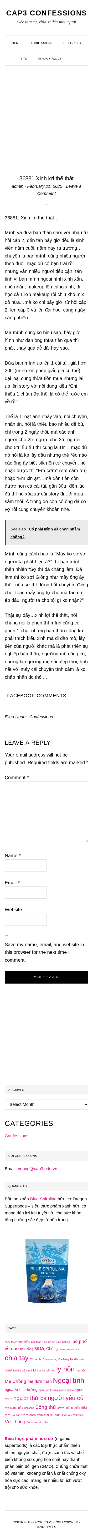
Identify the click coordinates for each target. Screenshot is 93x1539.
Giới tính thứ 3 (13, 1370)
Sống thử (45, 1407)
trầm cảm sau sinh (49, 1415)
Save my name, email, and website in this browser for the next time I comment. (44, 952)
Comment (17, 777)
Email (12, 882)
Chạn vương (50, 1359)
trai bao (16, 1415)
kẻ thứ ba (39, 1370)
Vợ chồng (15, 1421)
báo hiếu (24, 1342)
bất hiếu (66, 1342)
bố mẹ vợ (64, 1349)
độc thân (43, 1422)
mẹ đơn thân (39, 1381)
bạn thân (36, 1342)
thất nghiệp (73, 1408)
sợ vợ (60, 1407)
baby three (11, 1342)
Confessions (41, 716)
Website (13, 909)
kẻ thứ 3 (27, 1370)
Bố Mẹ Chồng (46, 1348)
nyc (7, 1407)
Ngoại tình (68, 1380)
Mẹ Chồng (15, 1381)
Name (13, 855)
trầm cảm (28, 1415)
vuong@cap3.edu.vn (37, 1168)
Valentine (78, 1415)
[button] (73, 54)
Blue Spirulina (43, 1199)
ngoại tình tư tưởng (21, 1390)
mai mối (80, 1370)
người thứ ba (29, 1398)
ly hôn (65, 1369)
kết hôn (50, 1370)
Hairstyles (46, 1527)
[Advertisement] (46, 114)
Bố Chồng (26, 1349)
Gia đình (79, 1359)
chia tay (17, 1358)
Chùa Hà (35, 1359)
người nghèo (66, 1390)
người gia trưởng (48, 1390)
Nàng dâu (16, 1408)
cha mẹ (75, 1349)
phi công (29, 1407)
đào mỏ (31, 1422)
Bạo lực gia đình (51, 1342)
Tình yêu (67, 1415)
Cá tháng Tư (65, 1359)
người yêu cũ (65, 1398)
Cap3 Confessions (46, 13)
